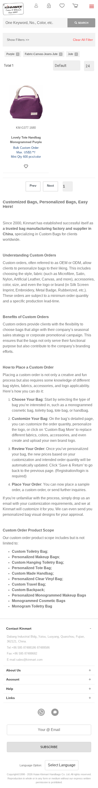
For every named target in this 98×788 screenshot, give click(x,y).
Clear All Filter (83, 40)
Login (48, 8)
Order (75, 8)
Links (10, 698)
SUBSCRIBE (49, 747)
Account (12, 679)
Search (83, 22)
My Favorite (62, 8)
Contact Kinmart (18, 628)
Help (9, 689)
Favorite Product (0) (49, 13)
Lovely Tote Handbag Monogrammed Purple (26, 140)
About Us (13, 670)
